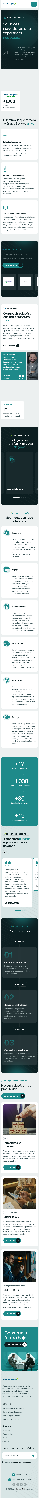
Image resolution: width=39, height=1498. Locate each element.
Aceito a (18, 1462)
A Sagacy (6, 1430)
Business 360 (11, 1216)
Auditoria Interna (15, 489)
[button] (13, 497)
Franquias (8, 1138)
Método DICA (11, 1290)
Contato (5, 1441)
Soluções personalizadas (14, 1286)
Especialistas (7, 1434)
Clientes (5, 1438)
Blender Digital (21, 1489)
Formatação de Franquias (12, 1144)
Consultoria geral (11, 1212)
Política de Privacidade (21, 1462)
